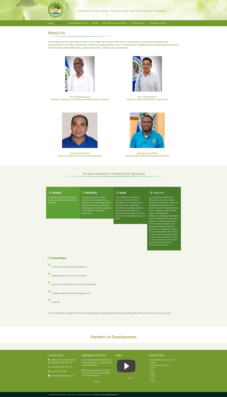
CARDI (152, 376)
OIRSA (152, 373)
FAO (152, 378)
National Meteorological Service (162, 360)
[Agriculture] (113, 10)
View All (97, 382)
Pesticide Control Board (159, 365)
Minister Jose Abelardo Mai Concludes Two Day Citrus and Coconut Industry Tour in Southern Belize (96, 373)
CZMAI (153, 362)
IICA (151, 370)
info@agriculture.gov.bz (65, 376)
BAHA (152, 368)
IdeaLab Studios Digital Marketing (105, 394)
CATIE (152, 381)
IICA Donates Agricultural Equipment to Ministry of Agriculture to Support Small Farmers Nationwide (97, 362)
